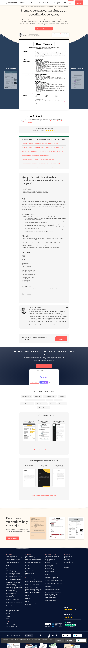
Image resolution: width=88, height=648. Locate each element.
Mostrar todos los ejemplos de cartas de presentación (44, 495)
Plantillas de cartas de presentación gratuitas (33, 594)
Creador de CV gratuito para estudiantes (12, 600)
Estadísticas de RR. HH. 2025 (51, 594)
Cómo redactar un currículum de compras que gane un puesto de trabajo (41, 163)
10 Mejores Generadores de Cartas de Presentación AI (53, 567)
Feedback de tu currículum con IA (13, 591)
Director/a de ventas (41, 403)
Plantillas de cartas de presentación (33, 581)
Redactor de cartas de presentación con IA (14, 564)
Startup (49, 400)
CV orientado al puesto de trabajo (13, 585)
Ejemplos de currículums (31, 557)
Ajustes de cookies (68, 562)
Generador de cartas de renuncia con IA (14, 568)
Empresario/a (62, 403)
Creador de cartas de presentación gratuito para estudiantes (14, 603)
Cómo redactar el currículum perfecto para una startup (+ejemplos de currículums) (43, 167)
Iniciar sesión (70, 2)
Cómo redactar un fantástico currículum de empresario (36, 155)
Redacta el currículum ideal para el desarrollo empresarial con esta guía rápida (42, 147)
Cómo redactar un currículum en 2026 (53, 591)
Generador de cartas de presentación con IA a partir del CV (14, 606)
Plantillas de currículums (31, 579)
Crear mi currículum (79, 2)
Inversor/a (52, 403)
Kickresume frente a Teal (50, 600)
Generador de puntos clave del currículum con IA (13, 574)
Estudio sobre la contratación (51, 602)
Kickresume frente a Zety (50, 595)
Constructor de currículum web (13, 559)
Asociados (66, 565)
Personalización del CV (11, 584)
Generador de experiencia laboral (13, 579)
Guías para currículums (30, 561)
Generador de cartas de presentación (14, 557)
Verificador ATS (57, 2)
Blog (26, 574)
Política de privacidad (69, 561)
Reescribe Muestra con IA (44, 28)
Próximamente (9, 615)
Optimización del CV (10, 590)
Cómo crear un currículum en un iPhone (52, 557)
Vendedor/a (62, 396)
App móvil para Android (11, 626)
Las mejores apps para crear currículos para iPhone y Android (53, 581)
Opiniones (66, 567)
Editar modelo (61, 338)
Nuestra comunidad (29, 573)
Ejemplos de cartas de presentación (33, 559)
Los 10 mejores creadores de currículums (51, 561)
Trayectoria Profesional (11, 593)
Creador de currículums (11, 556)
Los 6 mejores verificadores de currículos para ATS (52, 570)
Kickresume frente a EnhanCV (51, 599)
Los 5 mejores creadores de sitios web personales (53, 573)
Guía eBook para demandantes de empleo (33, 566)
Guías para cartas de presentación (33, 562)
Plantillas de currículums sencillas (33, 589)
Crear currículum (12, 538)
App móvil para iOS (10, 624)
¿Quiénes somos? (68, 556)
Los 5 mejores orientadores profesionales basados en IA (51, 576)
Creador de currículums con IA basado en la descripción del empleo (14, 588)
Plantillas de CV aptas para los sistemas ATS (32, 585)
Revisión (8, 613)
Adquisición (37, 396)
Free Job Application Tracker (12, 610)
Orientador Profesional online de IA (14, 598)
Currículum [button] (32, 2)
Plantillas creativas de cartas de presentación (32, 597)
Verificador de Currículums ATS (13, 582)
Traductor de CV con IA (11, 571)
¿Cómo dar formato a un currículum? (53, 592)
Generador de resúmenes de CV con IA (14, 576)
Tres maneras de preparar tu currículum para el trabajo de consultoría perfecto (42, 151)
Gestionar (69, 640)
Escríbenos (66, 557)
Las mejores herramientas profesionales (51, 585)
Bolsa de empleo (9, 608)
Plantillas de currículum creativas (32, 592)
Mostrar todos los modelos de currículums (44, 449)
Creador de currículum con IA (12, 562)
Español (29, 635)
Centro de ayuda (29, 556)
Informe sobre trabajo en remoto (32, 571)
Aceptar (81, 640)
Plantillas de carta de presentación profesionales (33, 603)
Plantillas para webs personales (32, 583)
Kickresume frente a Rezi (50, 597)
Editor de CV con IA (10, 570)
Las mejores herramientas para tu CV (53, 583)
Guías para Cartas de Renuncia (32, 564)
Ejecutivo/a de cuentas (50, 396)
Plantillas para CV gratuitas (31, 587)
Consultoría (58, 400)
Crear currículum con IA (44, 366)
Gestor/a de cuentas (43, 407)
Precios (64, 2)
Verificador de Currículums (12, 581)
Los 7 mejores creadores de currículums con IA (51, 564)
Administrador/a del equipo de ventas (35, 400)
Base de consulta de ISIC (50, 559)
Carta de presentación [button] (44, 2)
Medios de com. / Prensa (70, 564)
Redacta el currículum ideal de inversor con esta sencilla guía (38, 159)
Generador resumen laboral (12, 577)
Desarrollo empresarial (27, 403)
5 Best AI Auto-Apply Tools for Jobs (53, 578)
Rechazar (59, 640)
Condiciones (67, 559)
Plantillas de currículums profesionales (34, 590)
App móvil (8, 623)
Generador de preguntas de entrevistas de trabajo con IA (15, 595)
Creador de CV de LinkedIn (12, 561)
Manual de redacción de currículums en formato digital (33, 569)
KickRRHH (8, 616)
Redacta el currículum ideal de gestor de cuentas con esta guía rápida (40, 143)
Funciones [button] (22, 2)
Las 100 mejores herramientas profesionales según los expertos (52, 588)
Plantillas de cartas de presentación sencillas (33, 600)
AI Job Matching (9, 611)
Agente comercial (26, 396)
